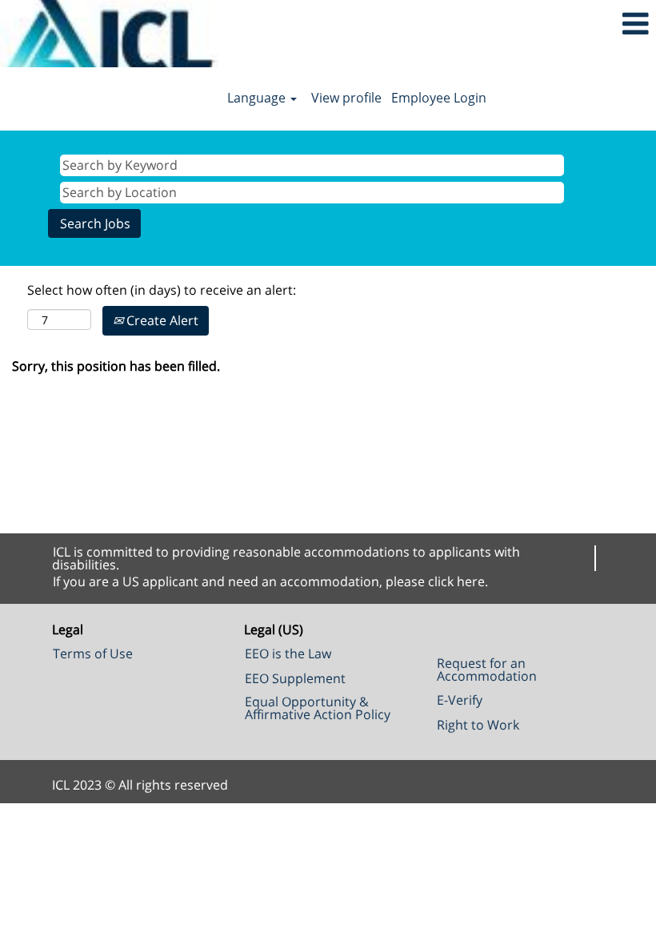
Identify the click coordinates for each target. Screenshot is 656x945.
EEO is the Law (288, 653)
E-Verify (459, 700)
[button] (547, 23)
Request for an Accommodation (487, 669)
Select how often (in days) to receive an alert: (161, 290)
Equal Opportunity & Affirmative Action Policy (317, 708)
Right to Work (478, 725)
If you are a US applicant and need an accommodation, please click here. (270, 581)
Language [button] (258, 98)
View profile (346, 98)
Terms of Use (93, 653)
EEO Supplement (295, 678)
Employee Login (438, 98)
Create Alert (160, 320)
